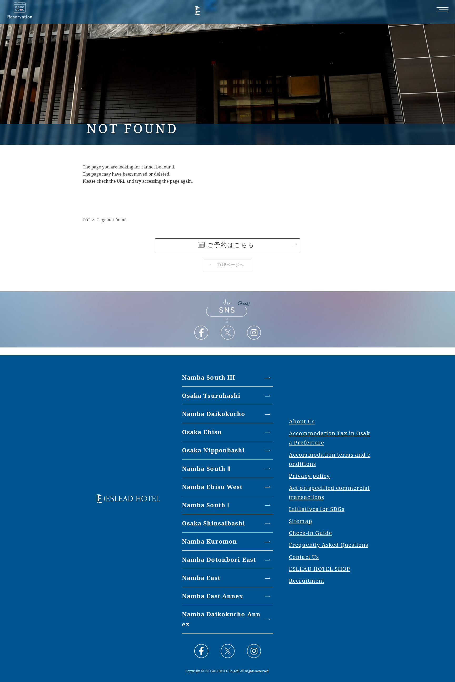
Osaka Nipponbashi (213, 450)
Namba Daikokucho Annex (221, 619)
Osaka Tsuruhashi (211, 395)
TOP (87, 219)
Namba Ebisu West (212, 487)
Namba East (201, 578)
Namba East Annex (212, 596)
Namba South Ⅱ (206, 469)
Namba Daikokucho (213, 414)
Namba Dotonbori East (219, 559)
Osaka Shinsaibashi (213, 523)
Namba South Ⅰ (205, 505)
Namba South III (208, 377)
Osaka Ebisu (202, 432)
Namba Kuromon (209, 541)
